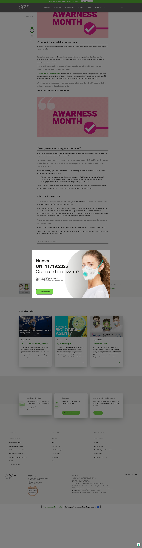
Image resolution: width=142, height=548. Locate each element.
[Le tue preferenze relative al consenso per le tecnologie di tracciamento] (138, 544)
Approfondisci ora (45, 291)
